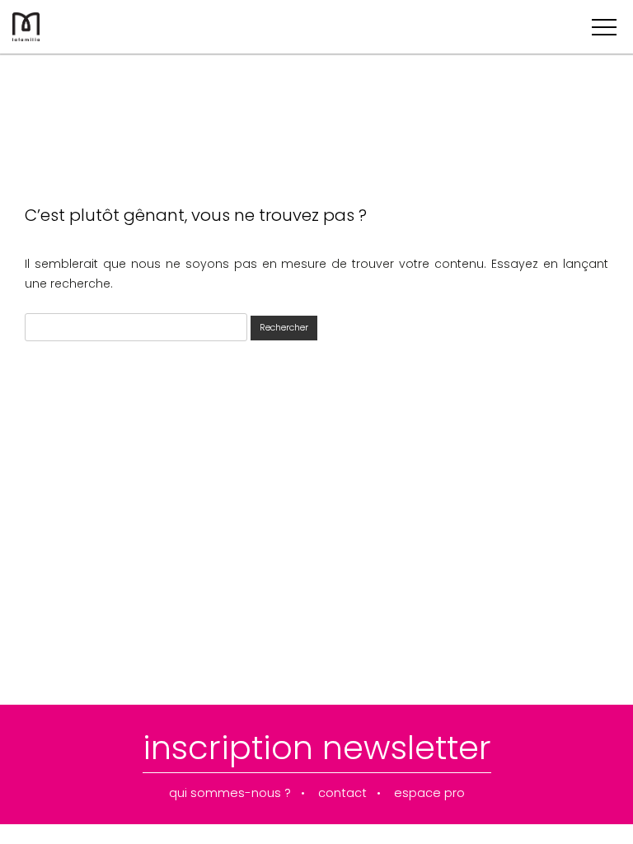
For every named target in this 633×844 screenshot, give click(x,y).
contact (342, 793)
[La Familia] (26, 37)
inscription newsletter (317, 747)
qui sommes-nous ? (230, 793)
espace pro (429, 793)
